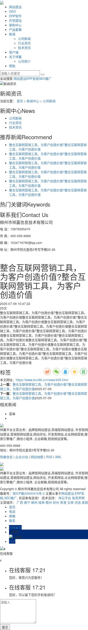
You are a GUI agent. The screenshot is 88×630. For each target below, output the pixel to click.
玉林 (70, 502)
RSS (49, 457)
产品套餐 (15, 29)
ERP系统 (32, 78)
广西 (20, 502)
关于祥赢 (15, 56)
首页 (20, 101)
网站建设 (15, 7)
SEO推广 (45, 78)
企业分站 (21, 457)
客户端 (14, 52)
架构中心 (15, 25)
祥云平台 (64, 498)
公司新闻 (24, 38)
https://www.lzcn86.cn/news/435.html (42, 379)
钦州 (56, 502)
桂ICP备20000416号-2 (29, 493)
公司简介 (24, 61)
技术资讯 (24, 47)
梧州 (49, 502)
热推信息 (6, 457)
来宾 (85, 502)
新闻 (12, 34)
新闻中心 (33, 101)
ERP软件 (15, 16)
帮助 (12, 65)
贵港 (63, 502)
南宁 (27, 502)
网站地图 (37, 457)
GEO (12, 11)
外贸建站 (15, 20)
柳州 (34, 502)
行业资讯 (24, 43)
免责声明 (78, 498)
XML (58, 457)
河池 (77, 502)
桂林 (41, 502)
